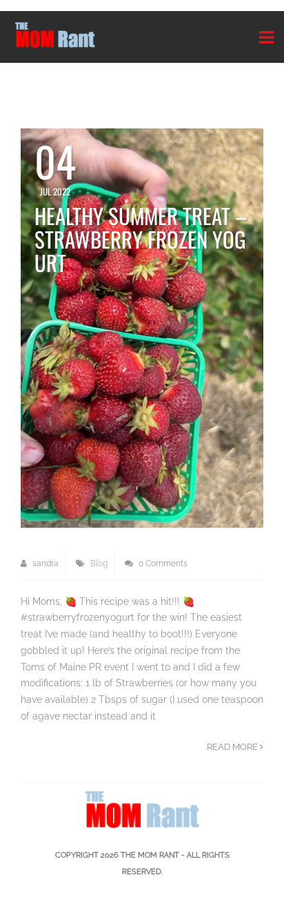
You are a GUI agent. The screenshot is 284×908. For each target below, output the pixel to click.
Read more (233, 747)
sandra (44, 563)
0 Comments (161, 563)
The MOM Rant (150, 855)
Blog (99, 563)
